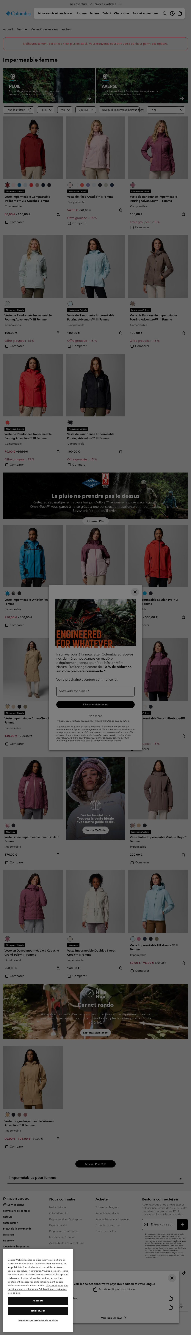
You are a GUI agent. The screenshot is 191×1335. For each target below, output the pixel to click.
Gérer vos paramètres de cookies (38, 1320)
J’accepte (37, 1300)
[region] (38, 1290)
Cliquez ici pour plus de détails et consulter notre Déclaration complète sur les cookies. (38, 1289)
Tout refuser (38, 1310)
